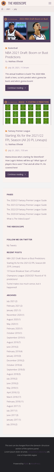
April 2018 (11, 392)
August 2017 (12, 406)
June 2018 (11, 383)
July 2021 (11, 301)
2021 (8, 9)
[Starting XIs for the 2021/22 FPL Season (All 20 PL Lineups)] (27, 112)
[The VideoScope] (3, 3)
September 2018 (14, 369)
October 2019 (13, 333)
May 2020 (11, 324)
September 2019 (14, 337)
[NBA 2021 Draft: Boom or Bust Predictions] (27, 29)
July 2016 (11, 424)
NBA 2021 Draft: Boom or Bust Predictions (26, 55)
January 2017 (12, 419)
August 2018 (12, 374)
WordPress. (36, 463)
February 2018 (13, 401)
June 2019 (11, 347)
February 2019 (13, 351)
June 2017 (11, 415)
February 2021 (13, 305)
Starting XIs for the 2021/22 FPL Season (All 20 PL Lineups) (26, 137)
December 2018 (14, 360)
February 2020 (13, 328)
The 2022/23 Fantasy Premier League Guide (27, 209)
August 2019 (12, 342)
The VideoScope (15, 226)
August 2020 (12, 319)
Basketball (13, 48)
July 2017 (11, 410)
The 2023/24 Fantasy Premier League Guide (27, 214)
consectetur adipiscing (37, 452)
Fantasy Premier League (19, 131)
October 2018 (13, 365)
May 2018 (11, 388)
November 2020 (14, 315)
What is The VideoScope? (18, 218)
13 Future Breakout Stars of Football (23, 271)
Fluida (26, 463)
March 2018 (12, 397)
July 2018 (11, 378)
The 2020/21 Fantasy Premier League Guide (27, 200)
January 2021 (12, 310)
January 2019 (12, 356)
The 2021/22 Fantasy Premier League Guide (27, 205)
